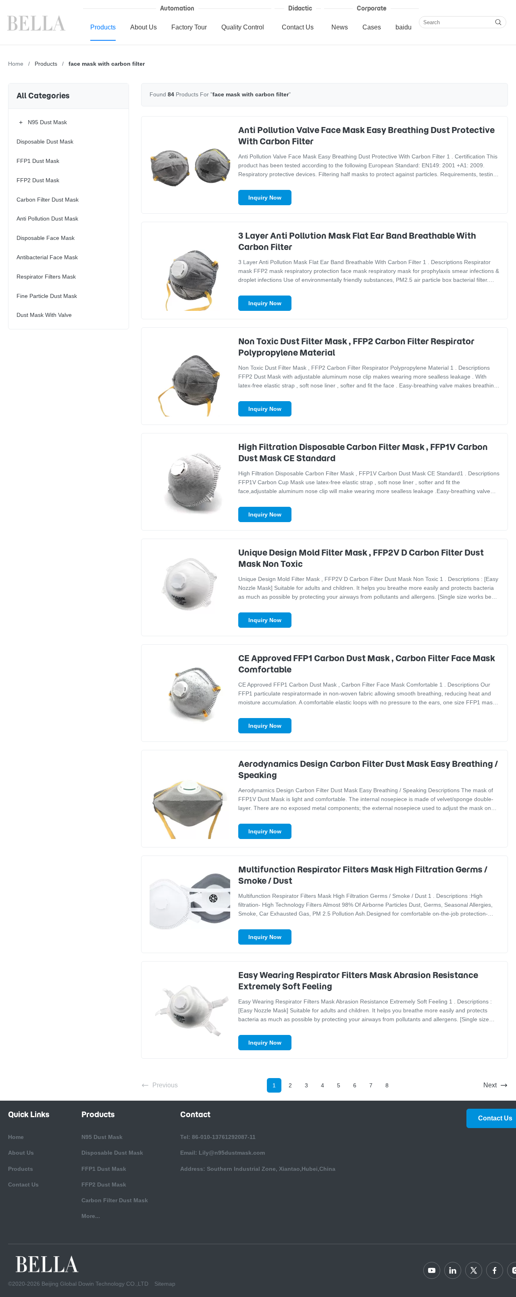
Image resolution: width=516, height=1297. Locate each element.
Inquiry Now (264, 197)
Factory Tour (189, 27)
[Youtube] (431, 1270)
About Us (143, 27)
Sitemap (164, 1283)
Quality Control (242, 27)
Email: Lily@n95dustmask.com (222, 1152)
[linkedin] (452, 1270)
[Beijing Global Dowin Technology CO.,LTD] (37, 22)
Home (15, 63)
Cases (371, 27)
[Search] (498, 22)
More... (90, 1216)
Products (103, 27)
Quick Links (28, 1114)
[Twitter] (473, 1270)
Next (490, 1085)
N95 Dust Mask (102, 1137)
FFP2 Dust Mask (103, 1184)
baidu (403, 27)
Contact (195, 1114)
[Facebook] (494, 1270)
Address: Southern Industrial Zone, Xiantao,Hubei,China (257, 1169)
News (339, 27)
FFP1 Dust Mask (103, 1169)
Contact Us (298, 27)
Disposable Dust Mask (112, 1152)
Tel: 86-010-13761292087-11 (218, 1137)
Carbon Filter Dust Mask (114, 1200)
